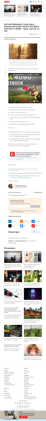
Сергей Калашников (20, 186)
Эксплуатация (27, 371)
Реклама (26, 388)
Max (25, 225)
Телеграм (34, 157)
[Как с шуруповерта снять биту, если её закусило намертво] (13, 294)
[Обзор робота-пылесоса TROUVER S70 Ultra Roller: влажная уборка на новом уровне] (13, 257)
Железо (5, 391)
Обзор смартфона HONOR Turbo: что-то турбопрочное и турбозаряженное (22, 15)
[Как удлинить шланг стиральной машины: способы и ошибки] (13, 345)
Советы (26, 368)
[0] (26, 194)
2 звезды (32, 34)
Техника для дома (7, 383)
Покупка (25, 370)
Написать (38, 231)
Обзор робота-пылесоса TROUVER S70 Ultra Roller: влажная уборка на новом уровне (9, 16)
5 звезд (37, 34)
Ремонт (25, 373)
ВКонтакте (38, 221)
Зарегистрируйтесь (21, 241)
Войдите (10, 241)
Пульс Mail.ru (19, 159)
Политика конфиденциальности (30, 398)
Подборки (26, 375)
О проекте (26, 392)
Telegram (14, 221)
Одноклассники (27, 221)
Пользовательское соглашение (30, 396)
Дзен (13, 225)
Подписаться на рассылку (23, 406)
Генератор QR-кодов (28, 393)
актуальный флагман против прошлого (21, 177)
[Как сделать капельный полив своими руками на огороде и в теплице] (33, 331)
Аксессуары (6, 380)
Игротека (6, 388)
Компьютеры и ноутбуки (9, 373)
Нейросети (7, 393)
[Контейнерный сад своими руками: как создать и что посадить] (13, 331)
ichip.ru (25, 390)
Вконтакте (28, 157)
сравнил (16, 173)
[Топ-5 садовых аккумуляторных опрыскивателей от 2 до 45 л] (33, 276)
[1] (9, 194)
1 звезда (30, 34)
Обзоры (6, 370)
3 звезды (33, 34)
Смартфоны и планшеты (9, 372)
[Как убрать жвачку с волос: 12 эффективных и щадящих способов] (33, 350)
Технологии (7, 395)
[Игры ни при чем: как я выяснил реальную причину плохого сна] (13, 276)
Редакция (26, 395)
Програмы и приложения (29, 384)
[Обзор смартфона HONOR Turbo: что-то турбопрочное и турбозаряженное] (33, 257)
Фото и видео (6, 378)
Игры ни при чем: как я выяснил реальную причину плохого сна (35, 14)
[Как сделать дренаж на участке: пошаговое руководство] (33, 313)
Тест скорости (8, 397)
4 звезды (35, 34)
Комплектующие (7, 375)
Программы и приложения (9, 384)
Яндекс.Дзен (21, 157)
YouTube (37, 225)
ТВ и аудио (6, 381)
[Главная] (4, 20)
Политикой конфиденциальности (17, 211)
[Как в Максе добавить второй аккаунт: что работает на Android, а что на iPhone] (33, 294)
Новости (6, 368)
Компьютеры (26, 378)
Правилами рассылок (33, 210)
